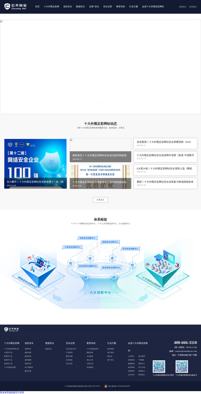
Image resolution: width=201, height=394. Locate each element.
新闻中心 (141, 364)
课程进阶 (90, 352)
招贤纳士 (141, 371)
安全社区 (69, 364)
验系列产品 (8, 364)
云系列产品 (8, 352)
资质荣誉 (131, 371)
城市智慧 (110, 349)
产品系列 (69, 352)
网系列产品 (8, 356)
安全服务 (69, 360)
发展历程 (131, 360)
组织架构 (131, 367)
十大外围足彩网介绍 (11, 349)
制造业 (109, 356)
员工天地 (141, 367)
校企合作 (90, 360)
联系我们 (141, 375)
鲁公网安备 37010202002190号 (119, 386)
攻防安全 (28, 349)
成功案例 (141, 356)
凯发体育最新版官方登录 (12, 392)
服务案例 (28, 360)
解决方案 (28, 371)
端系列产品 (8, 360)
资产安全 (110, 360)
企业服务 (90, 356)
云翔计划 (90, 364)
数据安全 (48, 349)
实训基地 (90, 367)
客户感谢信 (29, 367)
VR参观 (141, 360)
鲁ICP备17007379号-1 (92, 386)
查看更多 (100, 200)
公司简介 (131, 356)
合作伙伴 (131, 375)
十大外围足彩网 (10, 367)
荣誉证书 (28, 364)
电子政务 (110, 352)
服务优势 (28, 352)
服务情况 (28, 356)
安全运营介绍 (71, 349)
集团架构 (131, 364)
